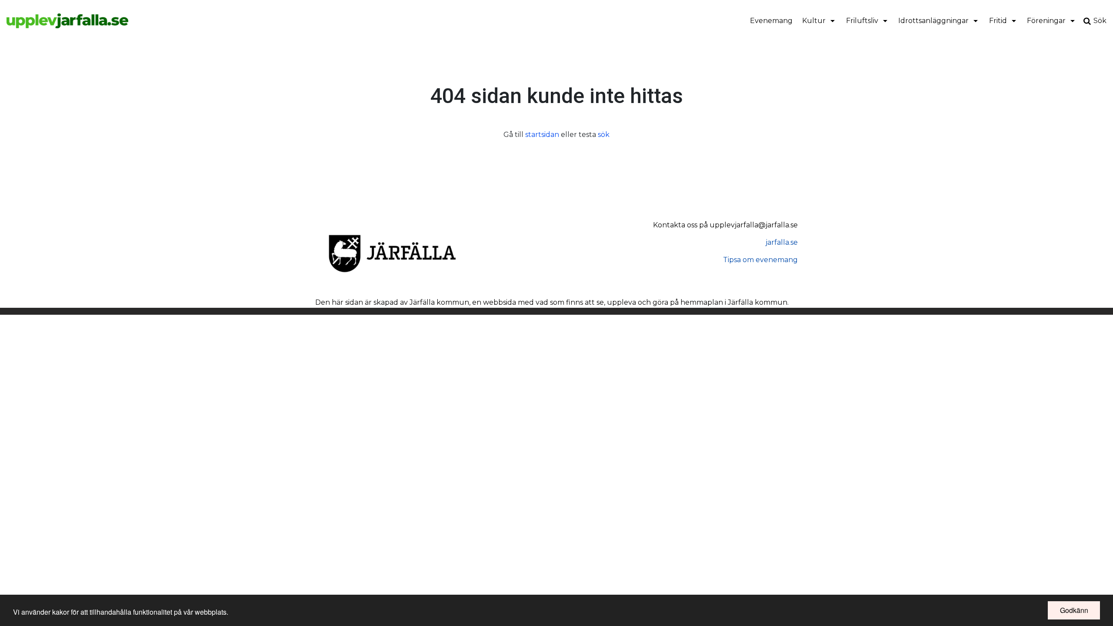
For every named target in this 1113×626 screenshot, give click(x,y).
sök (604, 134)
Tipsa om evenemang (760, 260)
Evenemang (771, 21)
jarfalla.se (782, 242)
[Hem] (67, 20)
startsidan (542, 134)
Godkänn (1074, 610)
